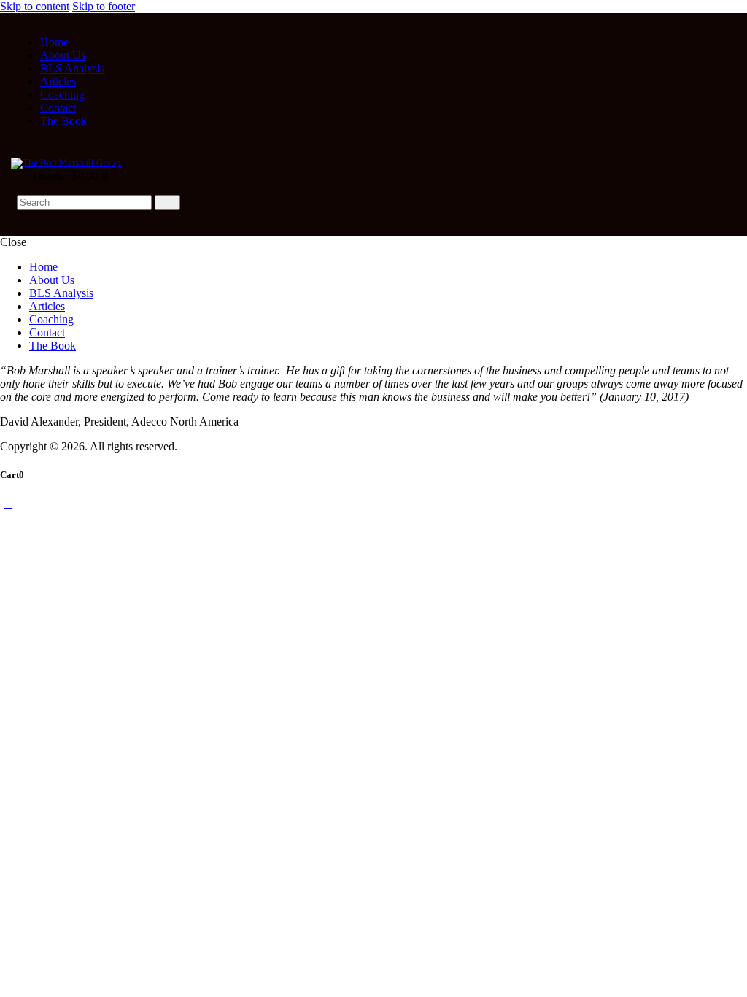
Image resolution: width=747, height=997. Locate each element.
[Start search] (167, 202)
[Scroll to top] (8, 503)
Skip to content (34, 6)
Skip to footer (103, 6)
